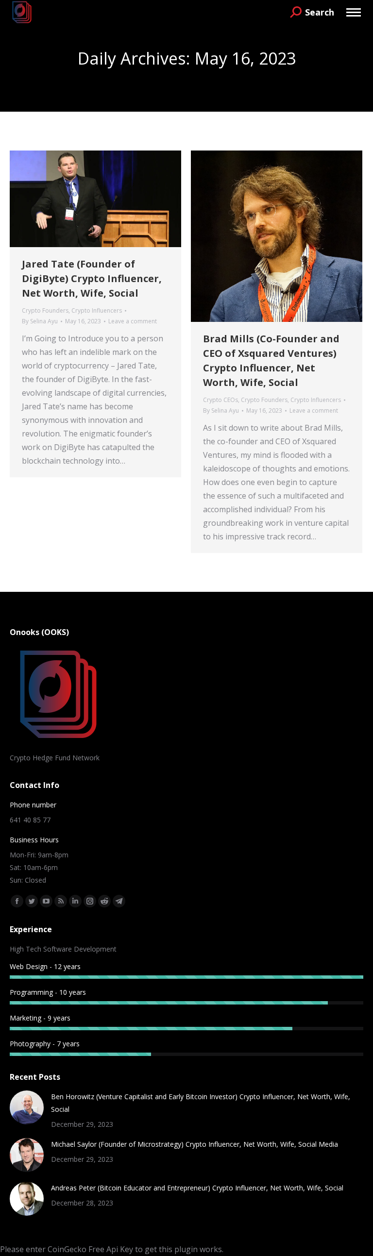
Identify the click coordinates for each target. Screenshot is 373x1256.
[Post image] (27, 1107)
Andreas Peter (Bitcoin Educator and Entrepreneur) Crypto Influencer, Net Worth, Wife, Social (197, 1187)
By (40, 321)
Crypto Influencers (96, 310)
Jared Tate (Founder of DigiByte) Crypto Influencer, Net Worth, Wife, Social (92, 278)
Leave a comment (132, 321)
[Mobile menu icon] (353, 12)
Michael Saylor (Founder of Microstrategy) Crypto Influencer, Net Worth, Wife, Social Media (194, 1144)
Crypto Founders (45, 310)
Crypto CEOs (220, 400)
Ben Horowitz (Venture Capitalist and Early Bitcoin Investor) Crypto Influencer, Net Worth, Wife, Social (200, 1103)
